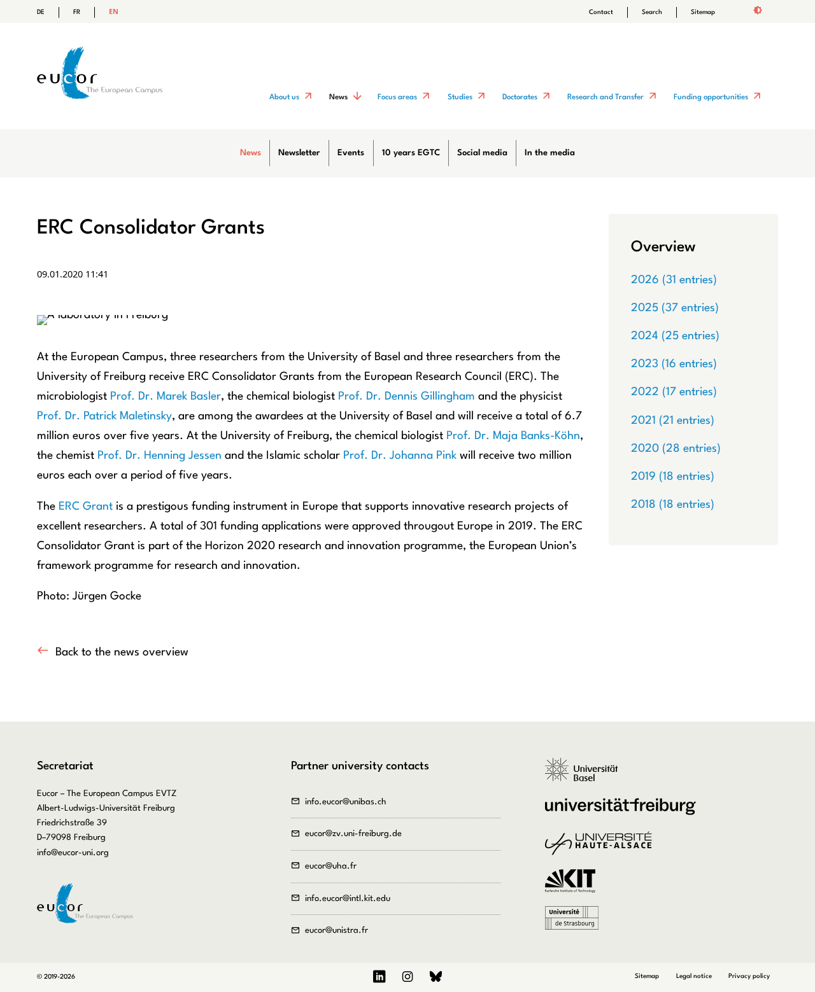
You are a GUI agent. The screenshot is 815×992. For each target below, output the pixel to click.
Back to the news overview (121, 652)
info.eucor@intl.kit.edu (347, 899)
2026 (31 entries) (674, 280)
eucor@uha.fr (331, 866)
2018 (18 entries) (672, 504)
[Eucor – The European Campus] (99, 119)
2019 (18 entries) (672, 476)
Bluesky (435, 977)
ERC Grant (86, 506)
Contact (601, 12)
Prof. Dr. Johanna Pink (400, 455)
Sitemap (703, 12)
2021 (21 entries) (672, 420)
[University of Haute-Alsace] (602, 850)
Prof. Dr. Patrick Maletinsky (104, 416)
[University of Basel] (586, 776)
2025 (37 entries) (675, 308)
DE (41, 12)
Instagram (408, 977)
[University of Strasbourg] (576, 924)
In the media (550, 153)
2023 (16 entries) (674, 364)
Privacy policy (749, 976)
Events (350, 153)
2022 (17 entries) (674, 392)
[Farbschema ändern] (757, 11)
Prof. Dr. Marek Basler (165, 396)
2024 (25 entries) (675, 336)
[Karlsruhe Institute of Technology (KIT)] (574, 887)
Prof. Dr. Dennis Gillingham (406, 396)
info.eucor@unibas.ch (345, 802)
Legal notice (694, 976)
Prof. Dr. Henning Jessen (159, 455)
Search (652, 12)
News (250, 153)
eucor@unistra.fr (336, 930)
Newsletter (299, 153)
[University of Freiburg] (624, 813)
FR (76, 12)
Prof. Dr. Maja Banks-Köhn (513, 436)
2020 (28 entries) (676, 448)
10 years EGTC (411, 153)
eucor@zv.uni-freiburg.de (353, 834)
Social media (482, 153)
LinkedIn (379, 977)
